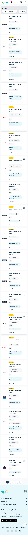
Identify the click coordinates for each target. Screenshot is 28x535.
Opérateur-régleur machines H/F (15, 437)
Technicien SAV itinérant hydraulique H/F (15, 294)
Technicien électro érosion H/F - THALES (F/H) (15, 411)
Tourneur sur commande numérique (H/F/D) (15, 391)
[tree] (14, 246)
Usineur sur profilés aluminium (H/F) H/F (15, 135)
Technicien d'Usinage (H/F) (15, 160)
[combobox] (10, 11)
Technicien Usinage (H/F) (15, 184)
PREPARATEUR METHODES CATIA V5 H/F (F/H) (15, 62)
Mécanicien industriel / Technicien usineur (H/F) (15, 317)
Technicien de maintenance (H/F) (15, 209)
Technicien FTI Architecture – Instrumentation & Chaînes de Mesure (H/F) (15, 340)
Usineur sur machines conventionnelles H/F (15, 109)
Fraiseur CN (12, 460)
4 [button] (17, 482)
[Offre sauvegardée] (24, 17)
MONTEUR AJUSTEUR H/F (15, 85)
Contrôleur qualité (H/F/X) (15, 364)
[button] (21, 2)
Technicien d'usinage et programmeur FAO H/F (15, 39)
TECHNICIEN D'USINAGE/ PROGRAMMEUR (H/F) (15, 17)
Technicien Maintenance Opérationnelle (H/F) (15, 253)
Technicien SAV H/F (15, 273)
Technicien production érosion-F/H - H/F (15, 232)
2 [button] (10, 482)
